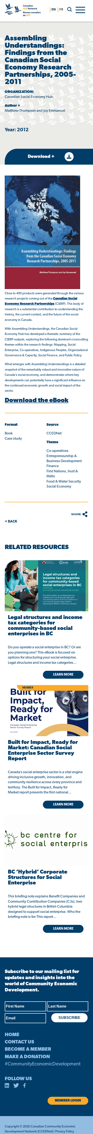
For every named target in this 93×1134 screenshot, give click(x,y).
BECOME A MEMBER (28, 1049)
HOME (12, 1034)
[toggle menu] (80, 9)
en (53, 9)
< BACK (11, 521)
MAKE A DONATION (27, 1057)
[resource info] (46, 833)
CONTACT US (19, 1042)
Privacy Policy (64, 1131)
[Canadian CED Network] (23, 11)
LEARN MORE (63, 929)
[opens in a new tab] (46, 585)
